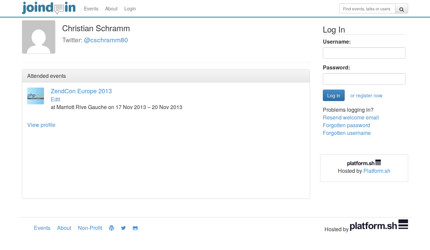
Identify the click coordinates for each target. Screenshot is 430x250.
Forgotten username (347, 133)
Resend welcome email (351, 117)
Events (91, 8)
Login (130, 8)
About (111, 8)
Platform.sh (376, 170)
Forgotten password (346, 125)
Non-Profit (90, 228)
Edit (55, 99)
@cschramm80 (106, 39)
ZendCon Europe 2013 (81, 90)
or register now (366, 95)
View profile (41, 125)
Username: (337, 41)
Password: (336, 67)
